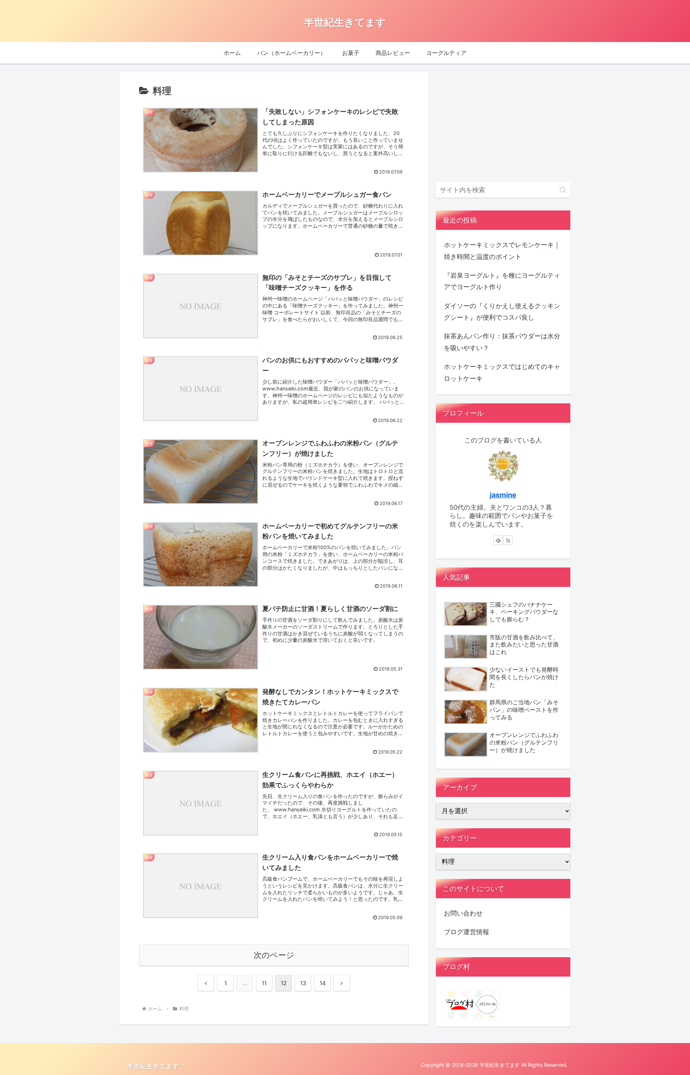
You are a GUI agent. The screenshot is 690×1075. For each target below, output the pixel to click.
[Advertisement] (503, 123)
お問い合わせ (463, 913)
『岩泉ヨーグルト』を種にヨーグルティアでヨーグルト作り (502, 281)
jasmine (503, 495)
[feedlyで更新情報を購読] (498, 540)
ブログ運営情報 (466, 932)
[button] (563, 190)
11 (264, 983)
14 (322, 983)
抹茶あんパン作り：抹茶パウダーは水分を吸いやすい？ (502, 341)
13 (303, 983)
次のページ (274, 955)
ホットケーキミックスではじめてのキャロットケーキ (502, 372)
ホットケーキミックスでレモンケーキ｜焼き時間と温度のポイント (502, 250)
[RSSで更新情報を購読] (508, 540)
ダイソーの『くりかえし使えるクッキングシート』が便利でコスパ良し (502, 311)
